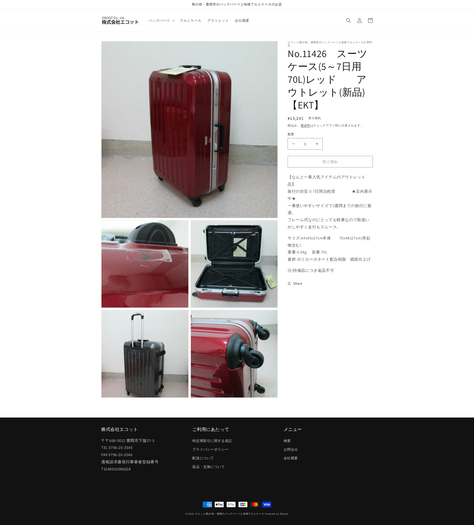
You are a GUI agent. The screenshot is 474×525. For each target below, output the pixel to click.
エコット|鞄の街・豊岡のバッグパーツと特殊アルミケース (229, 513)
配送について (203, 458)
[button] (161, 20)
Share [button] (297, 283)
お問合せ (291, 449)
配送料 (305, 125)
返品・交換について (208, 466)
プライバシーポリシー (210, 449)
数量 (291, 134)
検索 (287, 441)
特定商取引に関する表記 (212, 441)
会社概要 (291, 458)
